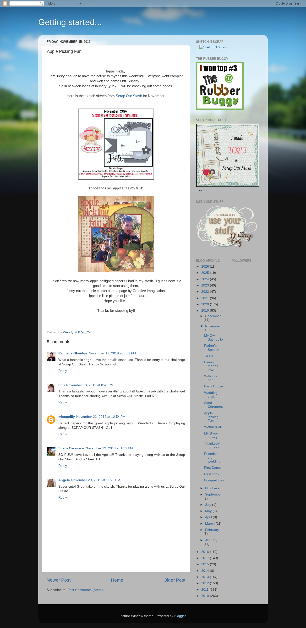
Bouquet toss (214, 480)
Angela (64, 480)
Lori (61, 385)
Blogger (180, 616)
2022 (205, 291)
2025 (205, 273)
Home (117, 580)
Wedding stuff (211, 394)
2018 (205, 552)
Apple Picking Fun (211, 417)
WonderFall (213, 427)
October (211, 488)
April (209, 517)
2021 (205, 298)
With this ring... (210, 378)
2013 (205, 577)
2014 (205, 571)
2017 (205, 558)
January (211, 540)
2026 (205, 266)
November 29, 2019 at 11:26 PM (95, 480)
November (213, 326)
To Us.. (209, 356)
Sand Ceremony (214, 404)
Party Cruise (213, 386)
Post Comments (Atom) (85, 590)
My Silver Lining (211, 435)
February (212, 530)
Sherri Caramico (71, 448)
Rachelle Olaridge (72, 353)
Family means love (211, 366)
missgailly (66, 417)
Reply (62, 371)
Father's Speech (211, 347)
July (208, 505)
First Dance (213, 467)
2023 (205, 285)
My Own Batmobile (213, 337)
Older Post (174, 580)
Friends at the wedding (212, 457)
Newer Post (59, 580)
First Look (211, 474)
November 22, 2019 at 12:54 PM (101, 417)
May (209, 511)
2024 (205, 279)
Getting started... (70, 22)
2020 (205, 304)
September (213, 494)
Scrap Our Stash (128, 96)
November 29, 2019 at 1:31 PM (109, 448)
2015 (205, 564)
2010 (205, 596)
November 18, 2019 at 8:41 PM (90, 385)
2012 (205, 583)
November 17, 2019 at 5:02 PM (112, 353)
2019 (205, 310)
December (213, 316)
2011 (205, 589)
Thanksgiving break (213, 445)
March (210, 523)
